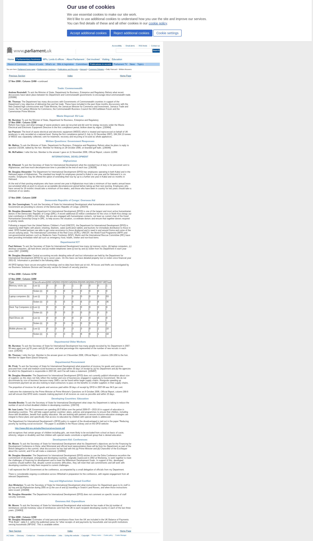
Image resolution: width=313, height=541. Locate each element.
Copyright (85, 535)
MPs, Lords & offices (53, 59)
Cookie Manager (120, 535)
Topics (140, 64)
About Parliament (75, 59)
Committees (82, 64)
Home (11, 59)
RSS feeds (143, 46)
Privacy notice (96, 535)
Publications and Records (68, 69)
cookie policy (158, 23)
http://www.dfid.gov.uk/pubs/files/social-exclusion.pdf (40, 428)
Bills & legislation (65, 64)
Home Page (125, 76)
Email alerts (130, 46)
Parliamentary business (28, 59)
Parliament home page (26, 69)
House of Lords (36, 64)
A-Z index (10, 535)
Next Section (15, 531)
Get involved (93, 59)
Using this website (72, 535)
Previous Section (17, 76)
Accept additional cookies (88, 33)
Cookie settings (167, 33)
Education (117, 59)
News (132, 64)
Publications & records (100, 64)
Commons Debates (96, 69)
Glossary (20, 535)
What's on (50, 64)
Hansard (83, 69)
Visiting (105, 59)
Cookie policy (108, 535)
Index (70, 76)
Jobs (60, 535)
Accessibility (117, 46)
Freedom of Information (46, 535)
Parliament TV (120, 64)
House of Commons (17, 64)
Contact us (155, 46)
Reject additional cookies (131, 33)
